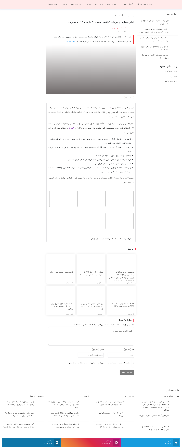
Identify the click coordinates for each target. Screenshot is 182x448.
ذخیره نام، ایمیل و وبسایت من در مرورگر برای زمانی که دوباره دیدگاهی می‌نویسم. (99, 362)
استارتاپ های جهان (36, 396)
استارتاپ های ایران (171, 396)
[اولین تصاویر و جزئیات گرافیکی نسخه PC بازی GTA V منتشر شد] (91, 69)
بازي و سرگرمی (118, 14)
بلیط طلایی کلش (170, 81)
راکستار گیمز (105, 238)
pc (121, 238)
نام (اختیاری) (129, 349)
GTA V (108, 107)
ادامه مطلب (71, 41)
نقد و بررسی (129, 396)
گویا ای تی (95, 238)
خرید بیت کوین (171, 71)
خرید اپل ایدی (171, 76)
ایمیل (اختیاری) (98, 349)
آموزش (86, 396)
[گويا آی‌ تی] (167, 4)
